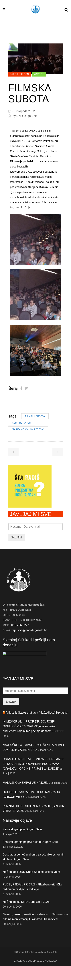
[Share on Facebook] (21, 388)
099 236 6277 (20, 625)
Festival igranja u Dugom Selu (22, 829)
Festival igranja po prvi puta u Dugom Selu (30, 841)
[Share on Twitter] (26, 388)
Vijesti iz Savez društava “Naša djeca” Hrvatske (37, 712)
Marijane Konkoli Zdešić (28, 429)
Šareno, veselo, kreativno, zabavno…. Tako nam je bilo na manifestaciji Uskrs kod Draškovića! (35, 917)
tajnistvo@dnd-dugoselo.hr (29, 630)
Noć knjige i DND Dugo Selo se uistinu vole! (31, 871)
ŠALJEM (16, 537)
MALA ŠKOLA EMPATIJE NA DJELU (27, 782)
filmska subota (35, 416)
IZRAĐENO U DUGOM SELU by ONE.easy (36, 961)
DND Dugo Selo (27, 115)
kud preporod (21, 423)
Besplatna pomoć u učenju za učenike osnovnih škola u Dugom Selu (33, 857)
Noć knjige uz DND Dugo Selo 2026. (26, 901)
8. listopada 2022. (24, 111)
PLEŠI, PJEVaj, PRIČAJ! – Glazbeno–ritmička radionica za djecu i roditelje (32, 887)
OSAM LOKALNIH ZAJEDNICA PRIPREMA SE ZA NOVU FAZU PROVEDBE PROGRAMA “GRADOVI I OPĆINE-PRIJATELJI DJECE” (33, 764)
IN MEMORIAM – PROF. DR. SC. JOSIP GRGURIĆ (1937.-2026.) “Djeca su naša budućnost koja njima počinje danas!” (29, 726)
